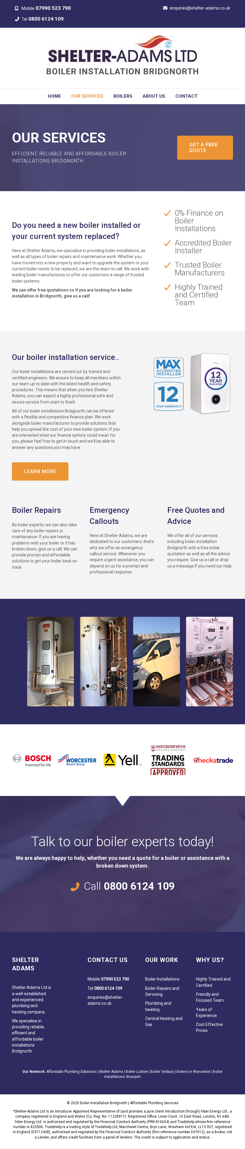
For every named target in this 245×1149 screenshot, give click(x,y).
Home (54, 96)
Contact (186, 96)
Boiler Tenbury (162, 1072)
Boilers (123, 96)
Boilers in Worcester (193, 1072)
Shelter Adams (111, 1072)
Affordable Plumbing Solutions (71, 1072)
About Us (154, 96)
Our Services (87, 96)
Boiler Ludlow (137, 1072)
